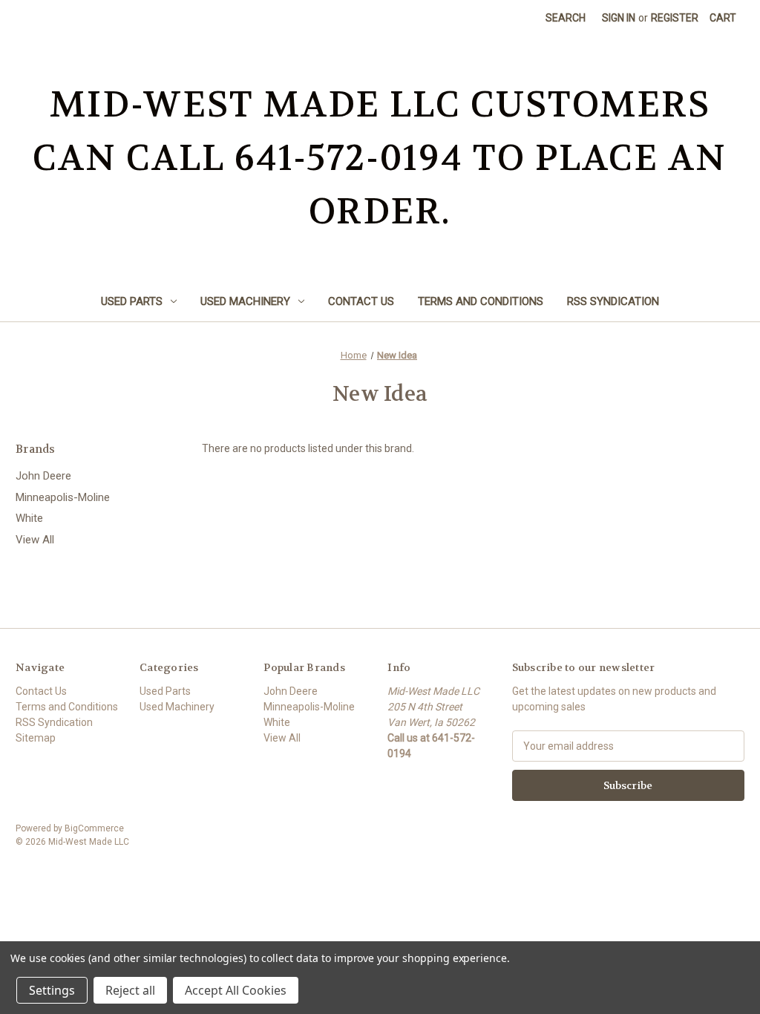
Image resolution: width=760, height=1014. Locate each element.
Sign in (618, 18)
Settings (52, 990)
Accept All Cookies (235, 990)
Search (566, 18)
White (29, 518)
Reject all (130, 990)
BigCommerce (94, 828)
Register (674, 18)
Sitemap (36, 738)
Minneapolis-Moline (63, 497)
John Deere (43, 476)
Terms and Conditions (480, 301)
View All (35, 539)
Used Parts (132, 301)
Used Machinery (245, 301)
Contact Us (361, 301)
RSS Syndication (613, 301)
